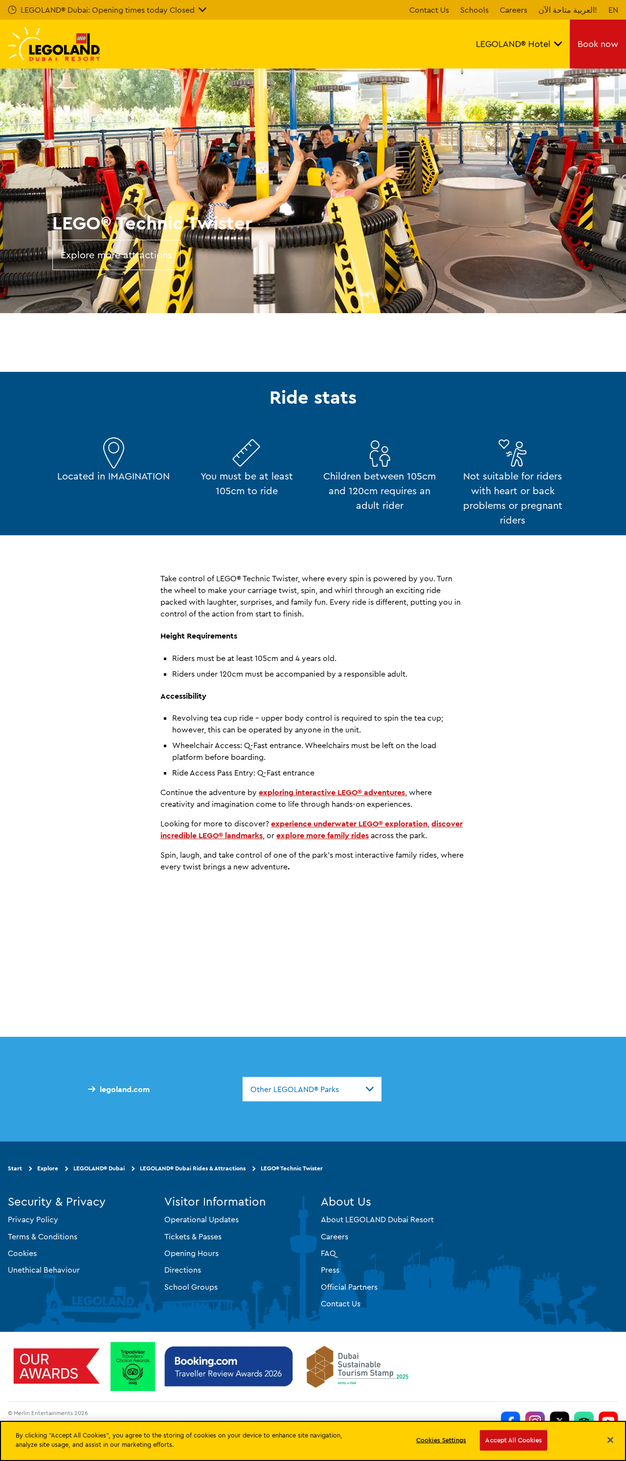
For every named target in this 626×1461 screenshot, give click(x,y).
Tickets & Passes (193, 1236)
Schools (474, 10)
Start (15, 1168)
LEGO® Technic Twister (292, 1168)
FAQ (328, 1253)
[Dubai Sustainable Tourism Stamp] (357, 1366)
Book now (598, 43)
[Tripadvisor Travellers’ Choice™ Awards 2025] (133, 1366)
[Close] (610, 1440)
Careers (513, 10)
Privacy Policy (33, 1219)
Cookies (22, 1253)
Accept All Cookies (513, 1440)
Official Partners (349, 1287)
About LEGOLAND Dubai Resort (377, 1219)
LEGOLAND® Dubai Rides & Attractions (193, 1168)
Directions (182, 1270)
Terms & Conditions (42, 1236)
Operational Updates (201, 1219)
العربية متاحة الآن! (567, 10)
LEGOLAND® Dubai (99, 1168)
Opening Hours (191, 1253)
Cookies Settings (441, 1440)
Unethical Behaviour (44, 1270)
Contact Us (429, 10)
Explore (47, 1168)
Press (330, 1270)
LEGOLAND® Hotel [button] (513, 43)
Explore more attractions (116, 255)
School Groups (191, 1287)
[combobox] (312, 1089)
